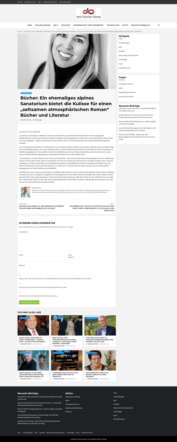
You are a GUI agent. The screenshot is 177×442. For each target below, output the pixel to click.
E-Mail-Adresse (71, 256)
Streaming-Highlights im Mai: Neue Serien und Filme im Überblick (65, 375)
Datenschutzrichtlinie (65, 2)
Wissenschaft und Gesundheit (88, 25)
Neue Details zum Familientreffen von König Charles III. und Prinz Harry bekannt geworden (64, 340)
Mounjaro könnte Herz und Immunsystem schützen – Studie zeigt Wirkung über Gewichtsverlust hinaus (136, 116)
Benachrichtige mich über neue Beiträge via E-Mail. (38, 296)
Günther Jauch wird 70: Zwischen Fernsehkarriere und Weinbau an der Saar (99, 340)
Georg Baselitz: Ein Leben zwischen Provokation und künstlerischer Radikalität (31, 375)
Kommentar (23, 232)
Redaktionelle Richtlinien (50, 2)
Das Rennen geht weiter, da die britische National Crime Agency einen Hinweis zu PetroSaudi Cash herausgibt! (92, 207)
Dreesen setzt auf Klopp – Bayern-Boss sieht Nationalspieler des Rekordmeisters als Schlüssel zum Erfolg (137, 137)
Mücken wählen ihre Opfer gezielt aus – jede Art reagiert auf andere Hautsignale (137, 122)
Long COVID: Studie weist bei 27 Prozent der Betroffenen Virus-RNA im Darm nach (137, 109)
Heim (29, 25)
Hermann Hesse (26, 344)
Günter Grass (27, 120)
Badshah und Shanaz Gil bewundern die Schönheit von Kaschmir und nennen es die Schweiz (41, 206)
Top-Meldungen (42, 25)
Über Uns (20, 2)
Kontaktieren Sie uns (30, 2)
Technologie (112, 25)
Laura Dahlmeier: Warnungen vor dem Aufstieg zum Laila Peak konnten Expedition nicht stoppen (137, 129)
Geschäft (66, 25)
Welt (55, 25)
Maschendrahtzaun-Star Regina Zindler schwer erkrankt (97, 375)
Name (21, 255)
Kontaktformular (140, 25)
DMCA (39, 2)
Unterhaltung (26, 93)
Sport (125, 25)
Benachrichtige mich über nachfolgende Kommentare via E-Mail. (43, 287)
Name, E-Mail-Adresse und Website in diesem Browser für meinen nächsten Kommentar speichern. (55, 279)
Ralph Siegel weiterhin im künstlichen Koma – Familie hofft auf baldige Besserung (32, 340)
